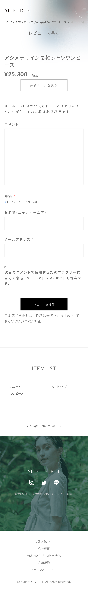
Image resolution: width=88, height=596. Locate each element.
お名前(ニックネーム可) (27, 212)
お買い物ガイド (43, 542)
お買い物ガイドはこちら (41, 426)
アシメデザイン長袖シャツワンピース (45, 22)
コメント (11, 124)
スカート (15, 386)
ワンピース (16, 393)
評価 (10, 195)
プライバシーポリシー (44, 570)
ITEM (18, 22)
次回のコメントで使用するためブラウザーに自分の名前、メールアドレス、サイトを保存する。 (43, 278)
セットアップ (59, 386)
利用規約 (44, 563)
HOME (8, 22)
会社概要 (44, 548)
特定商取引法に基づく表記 (44, 556)
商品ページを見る (44, 85)
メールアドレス (19, 239)
